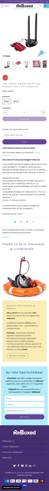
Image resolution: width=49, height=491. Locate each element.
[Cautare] (40, 5)
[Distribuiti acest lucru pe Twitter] (15, 221)
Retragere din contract (12, 487)
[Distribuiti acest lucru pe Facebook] (21, 221)
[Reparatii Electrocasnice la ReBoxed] (24, 278)
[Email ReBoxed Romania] (34, 466)
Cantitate (6, 108)
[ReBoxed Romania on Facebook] (18, 466)
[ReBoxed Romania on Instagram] (26, 466)
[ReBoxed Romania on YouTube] (22, 466)
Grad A (16, 101)
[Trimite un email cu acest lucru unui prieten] (33, 221)
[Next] (45, 34)
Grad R (7, 101)
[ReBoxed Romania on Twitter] (14, 466)
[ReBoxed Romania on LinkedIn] (30, 466)
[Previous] (4, 34)
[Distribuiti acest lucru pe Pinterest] (27, 221)
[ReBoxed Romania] (24, 5)
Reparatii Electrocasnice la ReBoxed (21, 306)
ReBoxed (6, 237)
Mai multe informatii (17, 356)
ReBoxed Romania (18, 473)
